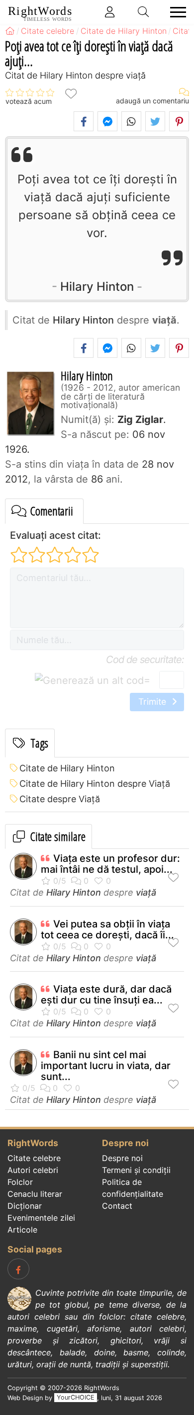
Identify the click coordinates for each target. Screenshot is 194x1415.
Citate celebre (34, 1158)
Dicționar (24, 1206)
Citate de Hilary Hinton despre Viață (94, 783)
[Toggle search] (144, 11)
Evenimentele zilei (41, 1218)
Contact (117, 1206)
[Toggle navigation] (175, 12)
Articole (22, 1230)
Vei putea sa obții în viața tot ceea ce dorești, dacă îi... (107, 929)
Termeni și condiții (136, 1170)
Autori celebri (32, 1170)
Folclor (20, 1182)
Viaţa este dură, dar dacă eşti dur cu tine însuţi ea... (106, 994)
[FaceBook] (18, 1268)
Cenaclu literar (34, 1194)
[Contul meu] (110, 11)
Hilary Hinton (97, 286)
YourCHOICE (76, 1398)
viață (146, 892)
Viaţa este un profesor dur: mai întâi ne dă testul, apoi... (110, 863)
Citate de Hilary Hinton (67, 768)
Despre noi (122, 1158)
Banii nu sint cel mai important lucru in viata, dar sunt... (106, 1065)
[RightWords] (10, 31)
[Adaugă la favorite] (70, 93)
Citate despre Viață (59, 799)
